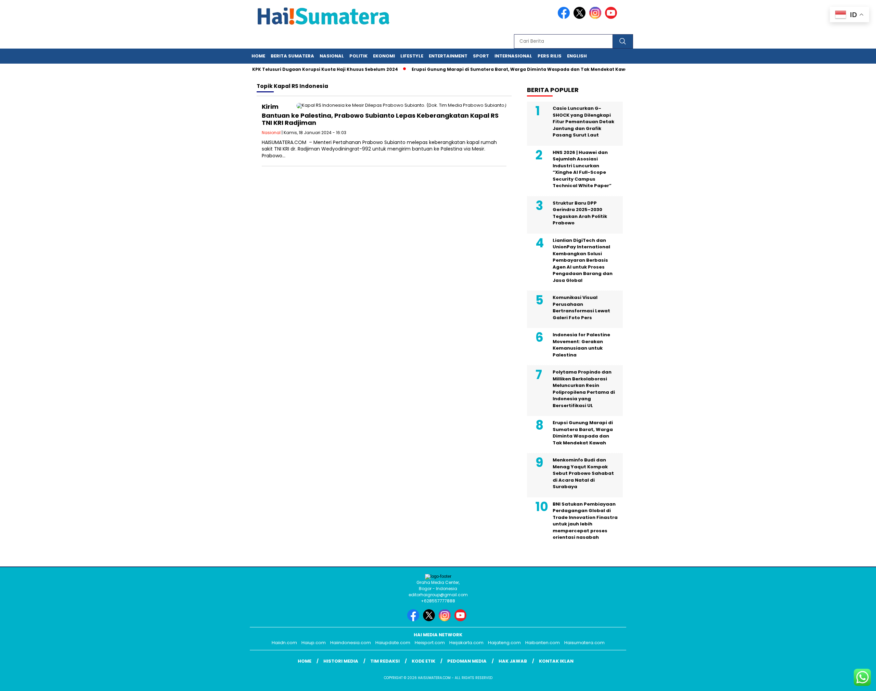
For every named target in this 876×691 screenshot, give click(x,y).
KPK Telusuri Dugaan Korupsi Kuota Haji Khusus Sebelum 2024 (313, 69)
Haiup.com (313, 642)
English (577, 56)
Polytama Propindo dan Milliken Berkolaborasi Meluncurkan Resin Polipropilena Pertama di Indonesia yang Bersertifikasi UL (584, 389)
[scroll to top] (844, 680)
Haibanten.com (542, 642)
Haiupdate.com (392, 642)
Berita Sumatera (292, 56)
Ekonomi (384, 56)
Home (258, 56)
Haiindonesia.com (350, 642)
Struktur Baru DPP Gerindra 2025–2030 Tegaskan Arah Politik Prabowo (580, 213)
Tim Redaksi (385, 661)
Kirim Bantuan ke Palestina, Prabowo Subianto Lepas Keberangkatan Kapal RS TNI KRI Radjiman (380, 114)
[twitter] (581, 17)
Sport (481, 56)
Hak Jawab (513, 661)
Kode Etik (423, 661)
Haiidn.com (284, 642)
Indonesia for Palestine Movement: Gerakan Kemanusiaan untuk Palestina (581, 344)
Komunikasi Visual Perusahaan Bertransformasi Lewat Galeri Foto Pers (581, 307)
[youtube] (612, 17)
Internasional (513, 56)
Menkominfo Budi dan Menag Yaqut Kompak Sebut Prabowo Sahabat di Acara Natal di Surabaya (583, 473)
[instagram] (596, 17)
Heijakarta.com (466, 642)
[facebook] (565, 17)
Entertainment (448, 56)
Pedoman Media (467, 661)
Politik (358, 56)
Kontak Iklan (556, 661)
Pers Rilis (550, 56)
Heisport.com (430, 642)
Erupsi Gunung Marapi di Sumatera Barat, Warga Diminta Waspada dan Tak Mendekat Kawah (509, 69)
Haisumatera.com (584, 642)
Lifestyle (411, 56)
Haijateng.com (504, 642)
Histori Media (340, 661)
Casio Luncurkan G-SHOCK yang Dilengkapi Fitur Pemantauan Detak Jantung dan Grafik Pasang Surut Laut (583, 121)
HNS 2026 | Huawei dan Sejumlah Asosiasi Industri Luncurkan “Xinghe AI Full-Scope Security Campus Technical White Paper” (582, 169)
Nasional (332, 56)
